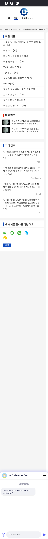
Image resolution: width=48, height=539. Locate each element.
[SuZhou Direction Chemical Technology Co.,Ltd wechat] (20, 233)
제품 (16, 18)
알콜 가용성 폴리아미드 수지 (17, 89)
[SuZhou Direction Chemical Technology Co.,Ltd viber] (6, 238)
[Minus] (44, 475)
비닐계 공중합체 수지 (13, 56)
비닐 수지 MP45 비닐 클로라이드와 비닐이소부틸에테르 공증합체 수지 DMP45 (26, 123)
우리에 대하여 (27, 18)
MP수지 (7, 83)
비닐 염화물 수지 (11, 61)
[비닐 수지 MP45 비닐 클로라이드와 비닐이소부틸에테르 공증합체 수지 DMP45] (6, 122)
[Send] (44, 535)
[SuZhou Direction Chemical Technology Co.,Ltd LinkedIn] (17, 3)
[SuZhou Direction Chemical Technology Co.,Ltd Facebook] (6, 3)
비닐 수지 (18, 29)
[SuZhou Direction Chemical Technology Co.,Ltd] (24, 12)
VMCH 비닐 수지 (11, 67)
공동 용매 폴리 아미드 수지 (16, 78)
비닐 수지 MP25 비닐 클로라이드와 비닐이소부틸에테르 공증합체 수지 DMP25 (26, 131)
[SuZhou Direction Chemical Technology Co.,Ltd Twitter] (11, 3)
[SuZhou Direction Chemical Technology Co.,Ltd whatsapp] (13, 233)
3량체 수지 (8, 72)
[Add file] (3, 535)
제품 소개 (8, 29)
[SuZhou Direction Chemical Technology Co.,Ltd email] (6, 233)
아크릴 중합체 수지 (12, 105)
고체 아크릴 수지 (11, 94)
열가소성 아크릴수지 (13, 100)
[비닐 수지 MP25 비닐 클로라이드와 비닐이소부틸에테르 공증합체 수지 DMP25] (6, 130)
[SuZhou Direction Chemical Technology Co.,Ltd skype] (28, 233)
